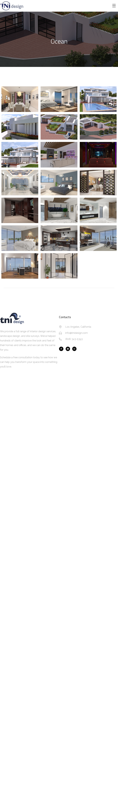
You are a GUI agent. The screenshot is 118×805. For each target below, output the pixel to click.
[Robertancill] (68, 349)
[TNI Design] (61, 349)
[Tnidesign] (74, 349)
